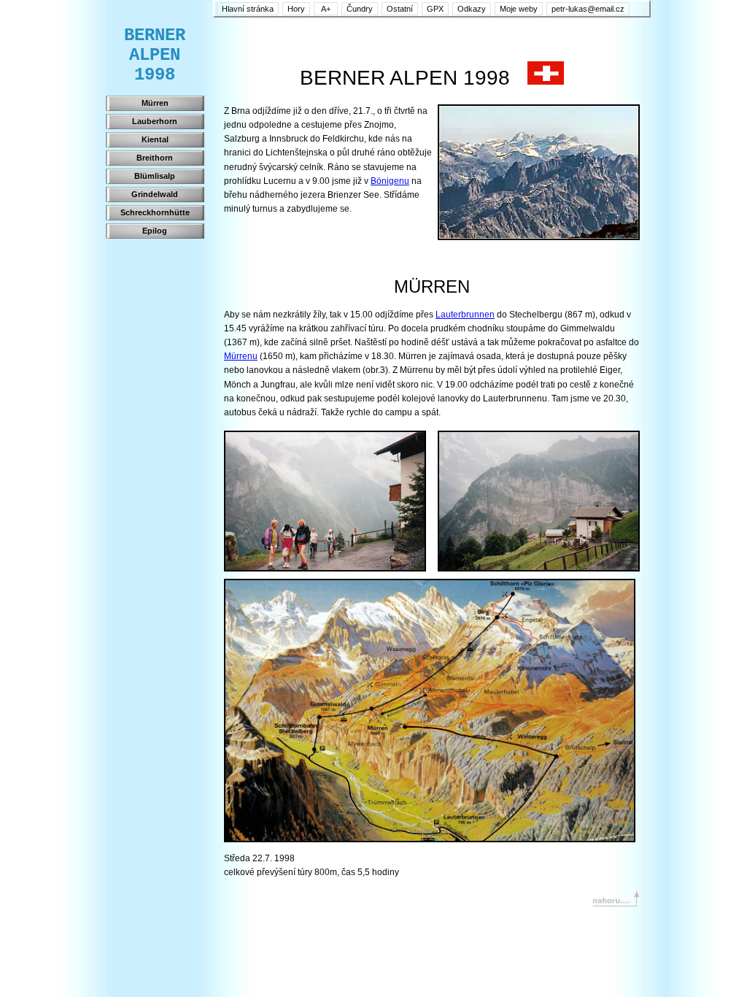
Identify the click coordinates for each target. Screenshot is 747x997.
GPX (435, 8)
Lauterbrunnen (465, 314)
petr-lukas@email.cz (587, 8)
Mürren (155, 103)
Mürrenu (241, 356)
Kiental (155, 139)
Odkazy (471, 8)
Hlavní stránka (248, 8)
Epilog (154, 230)
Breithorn (154, 157)
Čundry (360, 8)
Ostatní (400, 8)
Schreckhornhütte (155, 212)
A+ (326, 8)
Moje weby (519, 8)
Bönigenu (390, 181)
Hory (296, 8)
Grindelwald (154, 194)
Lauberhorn (154, 121)
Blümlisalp (154, 176)
